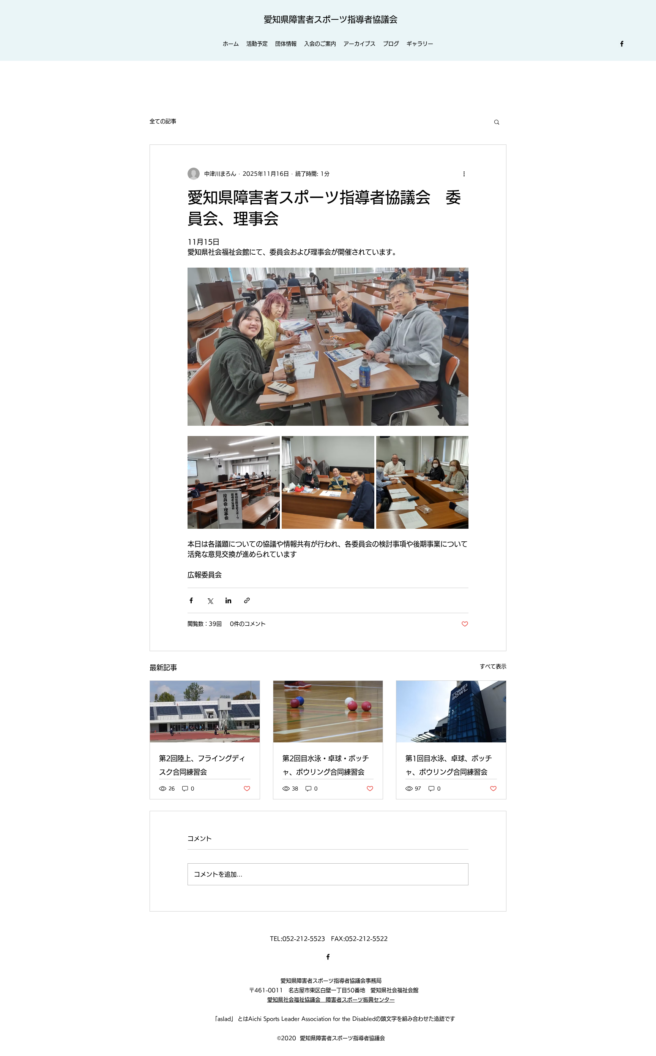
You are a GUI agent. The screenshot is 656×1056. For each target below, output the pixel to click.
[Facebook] (622, 44)
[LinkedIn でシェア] (228, 600)
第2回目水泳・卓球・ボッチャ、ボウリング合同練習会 (325, 765)
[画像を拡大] (234, 482)
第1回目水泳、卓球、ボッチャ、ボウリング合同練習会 (448, 765)
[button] (496, 122)
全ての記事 (163, 121)
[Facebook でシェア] (191, 600)
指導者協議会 (372, 19)
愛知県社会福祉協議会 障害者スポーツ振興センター (331, 999)
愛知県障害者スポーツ (305, 19)
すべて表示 (493, 666)
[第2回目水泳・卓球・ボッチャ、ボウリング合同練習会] (328, 711)
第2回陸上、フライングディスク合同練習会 (202, 765)
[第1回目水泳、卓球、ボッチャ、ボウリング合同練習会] (451, 711)
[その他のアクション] (463, 173)
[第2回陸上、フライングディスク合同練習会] (205, 711)
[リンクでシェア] (247, 600)
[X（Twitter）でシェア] (209, 600)
